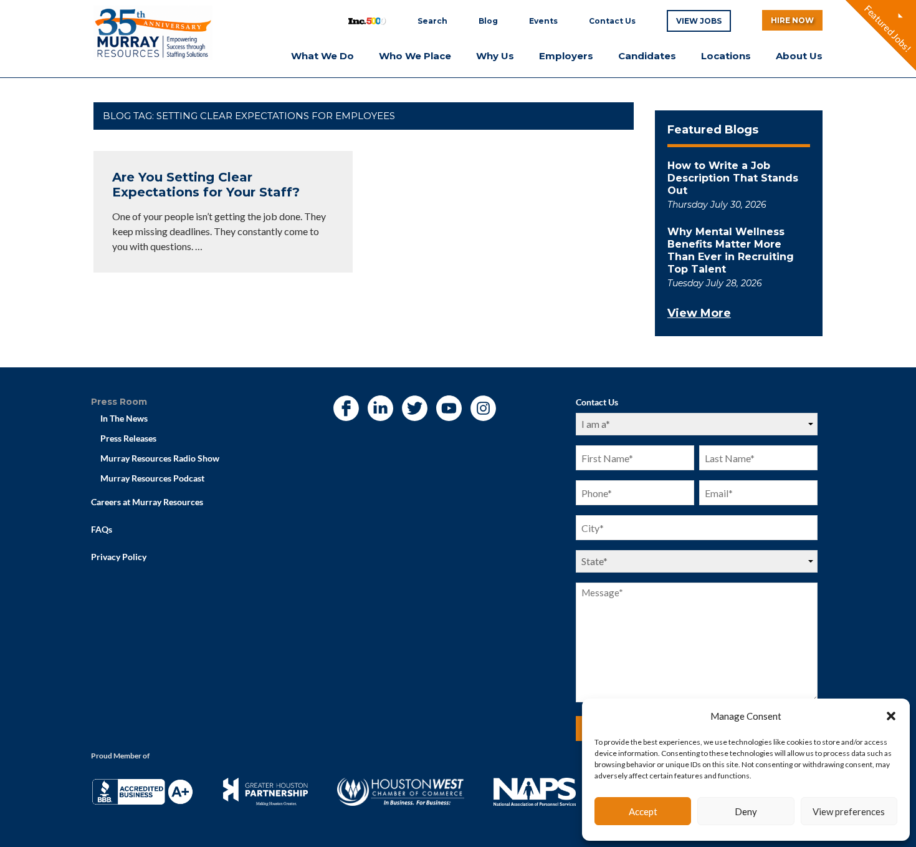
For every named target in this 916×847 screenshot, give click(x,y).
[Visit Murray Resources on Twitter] (414, 410)
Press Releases (128, 438)
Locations (726, 56)
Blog (488, 21)
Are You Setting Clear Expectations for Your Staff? (206, 185)
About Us (799, 56)
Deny (746, 811)
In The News (124, 418)
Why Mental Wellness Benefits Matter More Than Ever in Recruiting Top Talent (730, 250)
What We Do (322, 56)
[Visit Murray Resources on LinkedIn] (380, 410)
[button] (891, 716)
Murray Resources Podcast (152, 478)
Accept (643, 811)
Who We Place (415, 56)
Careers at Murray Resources (147, 501)
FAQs (101, 529)
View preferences (849, 811)
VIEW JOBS (699, 21)
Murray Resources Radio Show (159, 458)
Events (543, 21)
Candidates (647, 56)
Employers (566, 56)
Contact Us (612, 21)
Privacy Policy (118, 556)
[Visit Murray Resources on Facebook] (346, 410)
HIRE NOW (792, 20)
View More (699, 313)
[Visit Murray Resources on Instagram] (483, 410)
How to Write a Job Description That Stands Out (732, 178)
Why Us (495, 56)
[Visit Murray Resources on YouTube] (449, 410)
